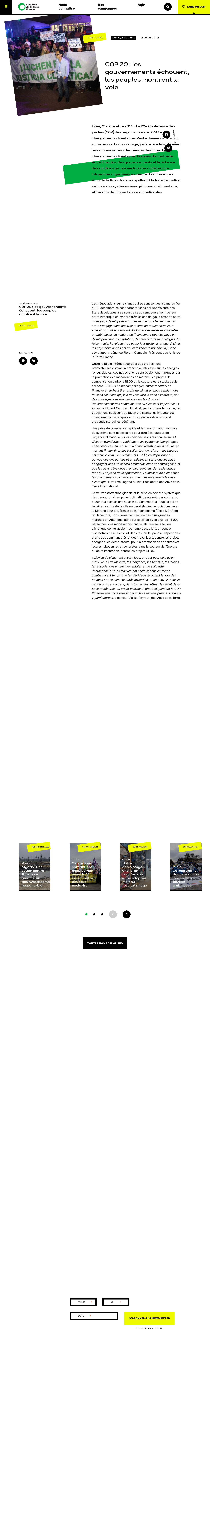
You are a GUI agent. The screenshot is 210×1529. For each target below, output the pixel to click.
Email (84, 1316)
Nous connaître (66, 7)
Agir (141, 5)
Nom (116, 1302)
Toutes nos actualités (105, 943)
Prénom (85, 1302)
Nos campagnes (107, 7)
